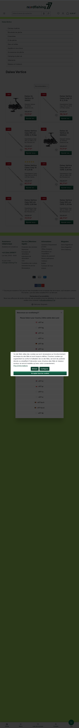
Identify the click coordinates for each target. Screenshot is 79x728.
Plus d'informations (20, 366)
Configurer (44, 369)
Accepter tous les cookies (40, 373)
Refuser (34, 369)
